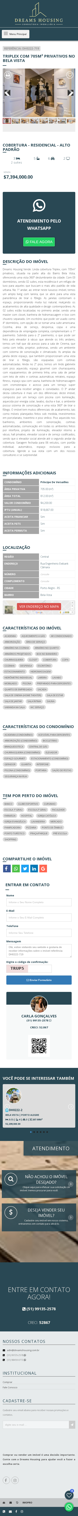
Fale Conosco (10, 1387)
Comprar (7, 1382)
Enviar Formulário (40, 980)
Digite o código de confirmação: (27, 962)
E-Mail (10, 910)
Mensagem (13, 941)
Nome (10, 895)
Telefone (12, 926)
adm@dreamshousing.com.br (23, 1350)
